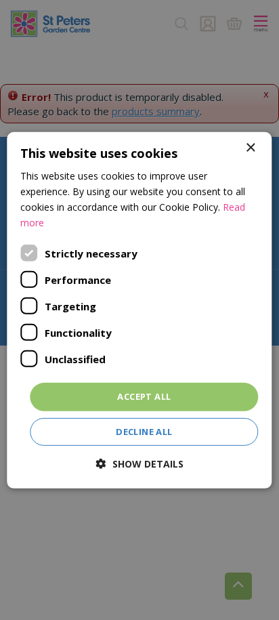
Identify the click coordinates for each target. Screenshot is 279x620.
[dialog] (139, 309)
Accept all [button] (144, 396)
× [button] (250, 147)
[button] (140, 464)
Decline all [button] (144, 432)
